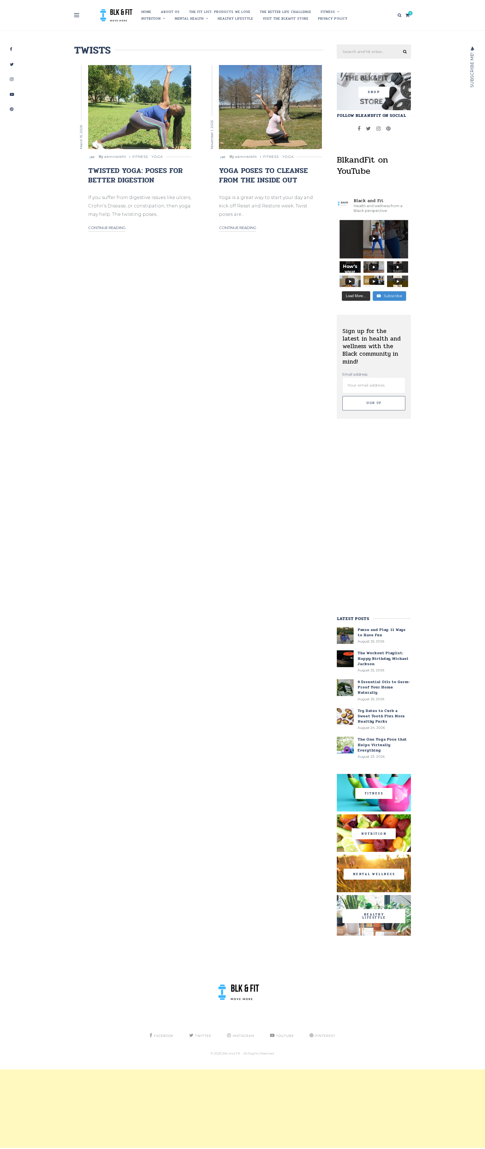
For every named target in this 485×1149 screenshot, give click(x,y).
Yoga (157, 156)
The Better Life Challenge (285, 11)
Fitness (328, 11)
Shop (374, 92)
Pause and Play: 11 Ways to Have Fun (382, 632)
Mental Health (189, 18)
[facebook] (359, 129)
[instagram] (378, 129)
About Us (170, 11)
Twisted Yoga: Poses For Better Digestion (135, 175)
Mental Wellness (374, 874)
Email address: (355, 374)
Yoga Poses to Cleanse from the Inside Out (263, 175)
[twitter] (368, 129)
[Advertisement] (168, 1108)
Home (146, 11)
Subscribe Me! (472, 69)
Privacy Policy (332, 18)
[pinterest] (388, 129)
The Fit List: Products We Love (219, 11)
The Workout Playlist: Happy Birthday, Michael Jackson (383, 658)
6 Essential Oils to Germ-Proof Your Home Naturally (384, 687)
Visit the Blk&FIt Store (285, 18)
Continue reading (106, 227)
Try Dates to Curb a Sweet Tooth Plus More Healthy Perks (381, 716)
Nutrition (151, 18)
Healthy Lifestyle (235, 18)
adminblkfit (115, 156)
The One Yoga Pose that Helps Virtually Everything (382, 744)
